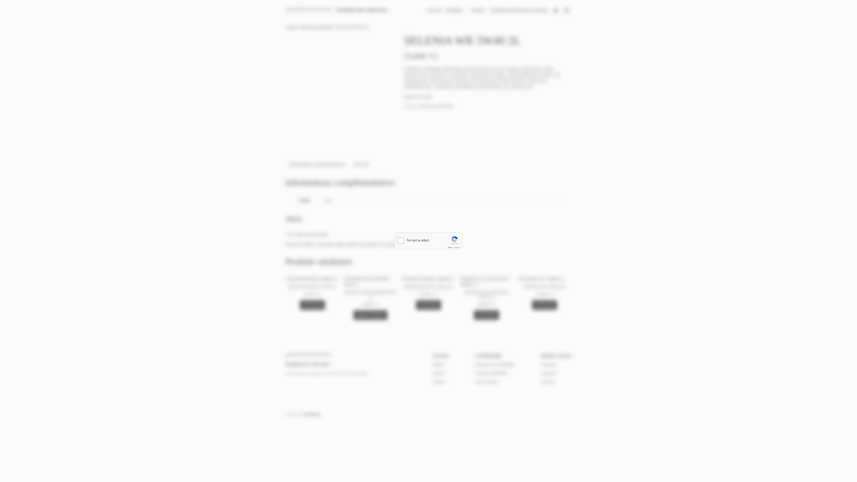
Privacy (450, 248)
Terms (457, 248)
